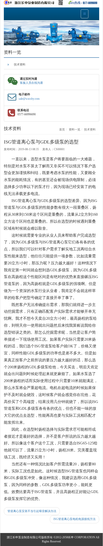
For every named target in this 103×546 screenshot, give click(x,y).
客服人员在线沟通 (31, 82)
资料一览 (74, 129)
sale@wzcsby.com (29, 98)
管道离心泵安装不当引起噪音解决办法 (31, 511)
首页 (62, 129)
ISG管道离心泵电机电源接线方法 (74, 519)
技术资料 (19, 64)
